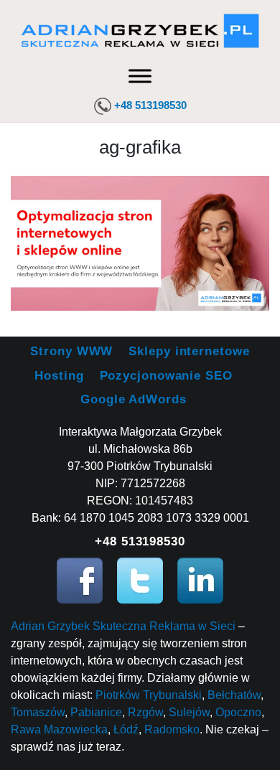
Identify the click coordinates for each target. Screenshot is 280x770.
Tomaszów (38, 712)
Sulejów (189, 712)
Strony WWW (71, 351)
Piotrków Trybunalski (148, 695)
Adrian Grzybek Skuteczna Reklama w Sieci (123, 626)
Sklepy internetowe (189, 351)
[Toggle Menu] (140, 76)
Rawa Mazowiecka (59, 729)
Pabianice (96, 712)
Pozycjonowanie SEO (166, 375)
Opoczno (238, 712)
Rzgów (145, 712)
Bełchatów (234, 695)
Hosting (58, 375)
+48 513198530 (150, 105)
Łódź (126, 729)
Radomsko (172, 729)
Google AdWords (133, 399)
